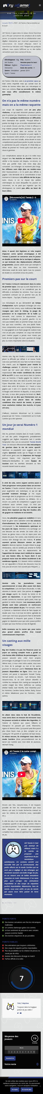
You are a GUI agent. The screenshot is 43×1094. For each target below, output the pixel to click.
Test (15, 902)
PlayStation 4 (25, 65)
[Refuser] (40, 1086)
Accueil (4, 23)
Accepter (15, 1089)
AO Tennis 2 (8, 902)
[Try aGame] (16, 8)
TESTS (10, 23)
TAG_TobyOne (23, 1003)
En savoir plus (26, 1089)
